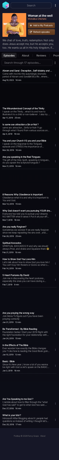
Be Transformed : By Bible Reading (19, 328)
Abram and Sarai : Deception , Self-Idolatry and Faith (27, 70)
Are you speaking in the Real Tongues (21, 156)
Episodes (9, 55)
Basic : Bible (8, 361)
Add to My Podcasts (43, 25)
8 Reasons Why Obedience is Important (22, 194)
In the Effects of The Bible (15, 345)
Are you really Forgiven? (14, 226)
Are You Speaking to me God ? (17, 399)
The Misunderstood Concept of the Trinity (23, 108)
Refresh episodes (41, 32)
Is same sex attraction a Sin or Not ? (20, 124)
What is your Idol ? (11, 415)
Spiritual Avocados (11, 242)
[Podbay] (5, 7)
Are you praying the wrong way (18, 312)
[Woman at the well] (14, 25)
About (25, 55)
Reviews (41, 55)
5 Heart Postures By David (15, 275)
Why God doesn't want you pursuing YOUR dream (27, 210)
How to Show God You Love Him (18, 259)
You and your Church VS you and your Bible (24, 140)
